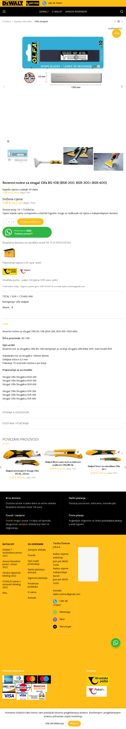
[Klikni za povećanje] (8, 141)
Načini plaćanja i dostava (36, 571)
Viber (62, 619)
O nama (32, 592)
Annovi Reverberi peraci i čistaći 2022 (11, 564)
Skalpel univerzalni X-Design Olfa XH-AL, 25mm (22, 472)
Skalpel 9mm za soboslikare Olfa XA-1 (104, 468)
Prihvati (74, 723)
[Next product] (122, 21)
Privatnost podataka (33, 585)
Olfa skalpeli (41, 21)
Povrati (31, 555)
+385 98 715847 (55, 3)
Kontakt (32, 597)
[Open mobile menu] (4, 11)
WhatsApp (65, 611)
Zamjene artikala (37, 549)
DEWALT (44, 11)
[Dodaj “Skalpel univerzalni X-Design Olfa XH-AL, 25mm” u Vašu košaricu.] (37, 452)
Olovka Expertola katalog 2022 (11, 574)
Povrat (9, 520)
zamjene (23, 524)
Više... (5, 592)
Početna (6, 21)
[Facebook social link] (12, 307)
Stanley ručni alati (23, 21)
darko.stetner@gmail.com (66, 594)
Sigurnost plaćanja (37, 577)
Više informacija (54, 723)
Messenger (65, 626)
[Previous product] (115, 21)
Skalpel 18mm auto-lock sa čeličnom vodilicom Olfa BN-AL (63, 463)
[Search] (122, 11)
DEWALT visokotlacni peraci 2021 (12, 552)
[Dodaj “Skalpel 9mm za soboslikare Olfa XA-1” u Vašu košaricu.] (119, 452)
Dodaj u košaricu (30, 221)
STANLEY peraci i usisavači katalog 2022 (11, 584)
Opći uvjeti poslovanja (33, 562)
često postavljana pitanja (108, 520)
